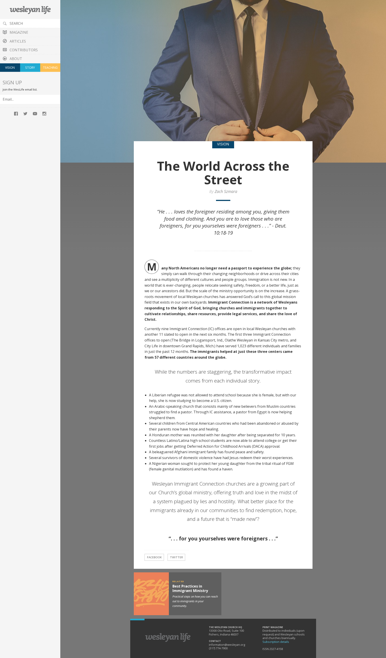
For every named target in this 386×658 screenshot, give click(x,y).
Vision (10, 67)
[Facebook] (16, 113)
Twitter (176, 557)
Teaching (50, 67)
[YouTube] (35, 113)
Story (30, 67)
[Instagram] (44, 113)
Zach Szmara (226, 191)
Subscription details (275, 642)
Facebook (154, 557)
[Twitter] (25, 113)
